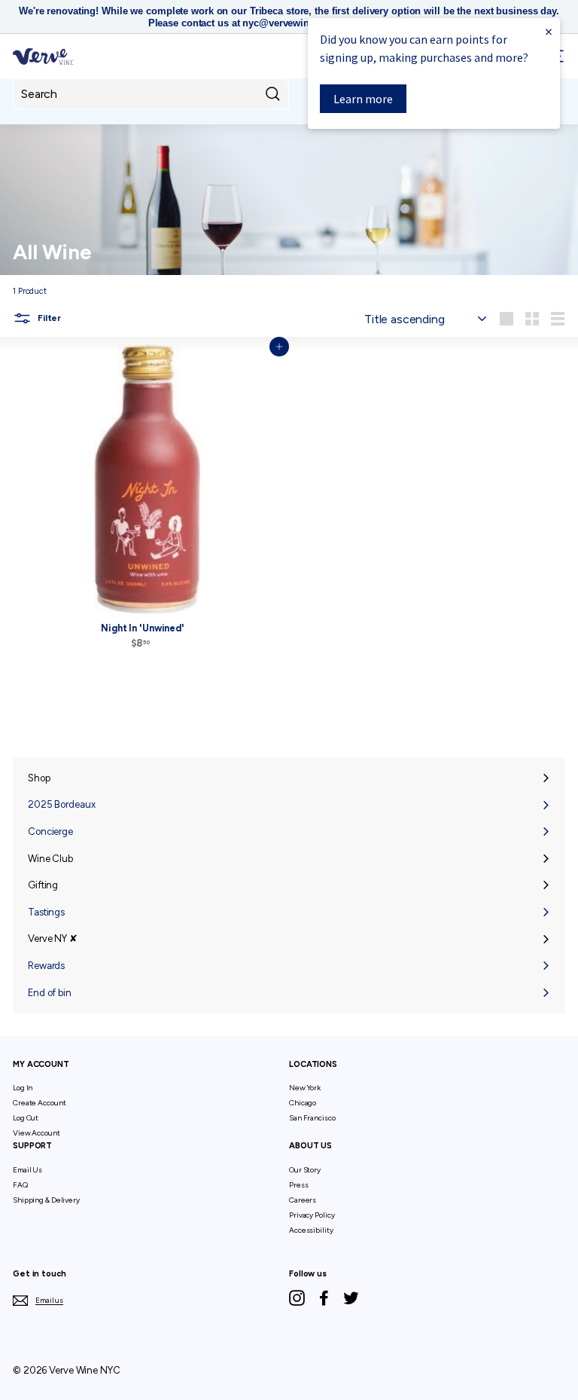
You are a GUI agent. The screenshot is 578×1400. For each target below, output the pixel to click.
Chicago (302, 1103)
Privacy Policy (311, 1215)
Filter (48, 318)
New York (305, 1088)
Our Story (305, 1170)
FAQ (20, 1185)
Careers (302, 1200)
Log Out (25, 1118)
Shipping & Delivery (46, 1200)
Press (298, 1185)
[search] (151, 94)
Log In (22, 1088)
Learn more (363, 98)
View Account (36, 1133)
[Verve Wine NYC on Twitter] (351, 1298)
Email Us (27, 1170)
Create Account (39, 1103)
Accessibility (311, 1230)
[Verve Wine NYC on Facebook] (324, 1298)
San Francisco (312, 1118)
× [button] (548, 31)
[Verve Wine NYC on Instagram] (297, 1298)
